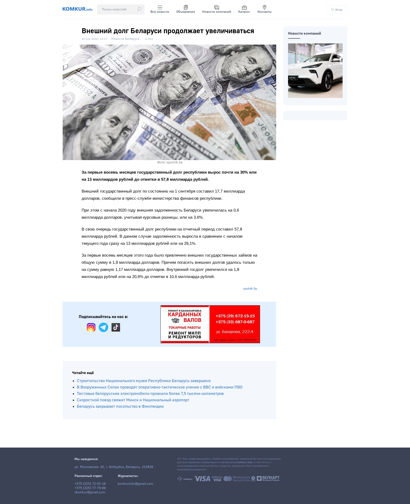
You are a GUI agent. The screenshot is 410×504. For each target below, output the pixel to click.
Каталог (244, 12)
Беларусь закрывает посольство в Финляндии (120, 406)
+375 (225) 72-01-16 (90, 484)
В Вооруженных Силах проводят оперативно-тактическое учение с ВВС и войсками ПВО (159, 387)
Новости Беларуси (125, 39)
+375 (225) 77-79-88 (90, 488)
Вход (338, 10)
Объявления (185, 12)
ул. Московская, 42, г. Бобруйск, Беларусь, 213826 (114, 467)
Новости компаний (216, 12)
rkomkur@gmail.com (90, 492)
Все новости (159, 12)
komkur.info (244, 462)
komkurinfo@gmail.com (135, 484)
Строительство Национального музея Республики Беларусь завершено (144, 380)
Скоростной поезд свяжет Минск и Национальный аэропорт (133, 400)
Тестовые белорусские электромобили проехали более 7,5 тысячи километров (150, 393)
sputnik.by (250, 288)
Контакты (264, 12)
